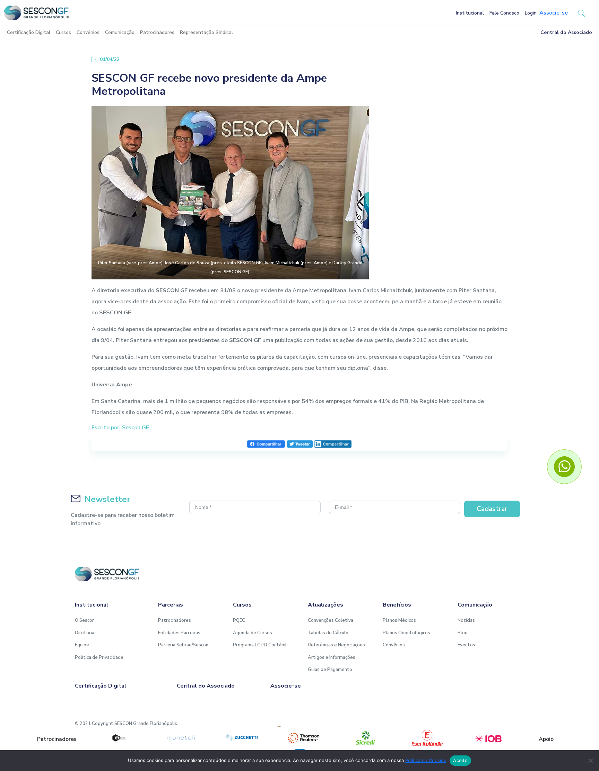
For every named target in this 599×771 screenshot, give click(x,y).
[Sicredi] (365, 737)
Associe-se (553, 13)
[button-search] (581, 12)
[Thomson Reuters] (303, 737)
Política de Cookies (425, 760)
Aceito (460, 760)
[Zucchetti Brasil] (242, 737)
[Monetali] (180, 737)
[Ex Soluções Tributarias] (118, 737)
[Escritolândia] (427, 737)
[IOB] (488, 737)
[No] (590, 760)
